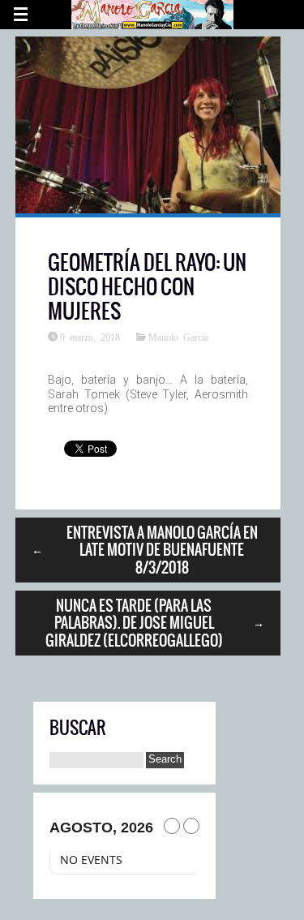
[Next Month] (191, 826)
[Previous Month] (172, 826)
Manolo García (178, 337)
